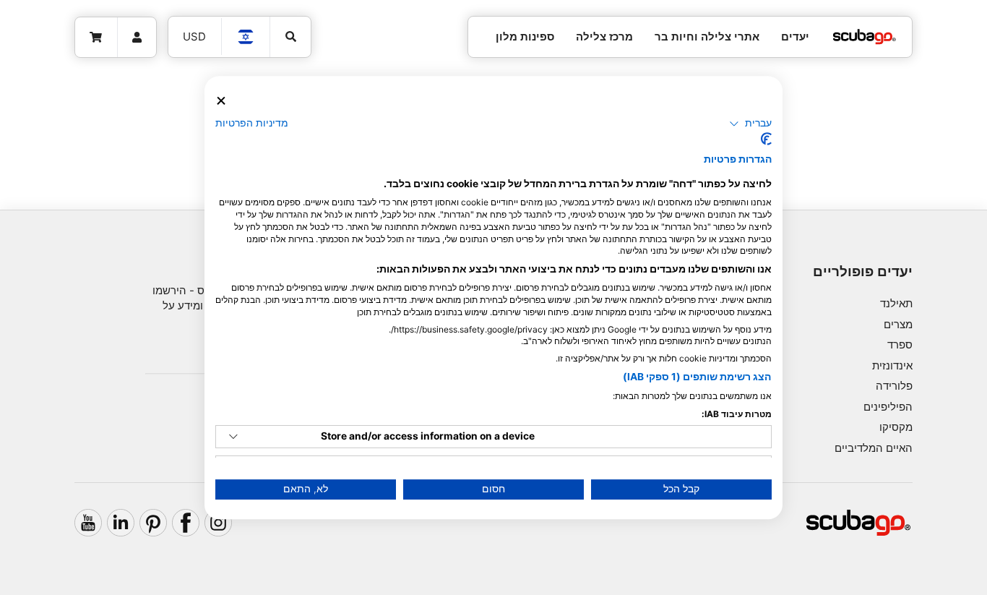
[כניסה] (137, 37)
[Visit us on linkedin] (120, 522)
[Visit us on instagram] (218, 522)
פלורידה (894, 386)
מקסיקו (896, 427)
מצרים (898, 324)
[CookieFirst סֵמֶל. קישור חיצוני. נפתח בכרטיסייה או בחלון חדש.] (766, 138)
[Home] (864, 37)
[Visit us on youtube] (88, 522)
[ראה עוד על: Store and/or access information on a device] (233, 436)
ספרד (900, 344)
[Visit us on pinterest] (153, 522)
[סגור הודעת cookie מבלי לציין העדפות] (221, 101)
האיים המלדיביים (874, 448)
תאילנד (896, 303)
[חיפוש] (290, 37)
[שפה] (246, 37)
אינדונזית (892, 365)
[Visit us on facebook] (185, 522)
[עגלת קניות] (96, 37)
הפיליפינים (888, 407)
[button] (750, 123)
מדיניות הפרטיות (251, 123)
